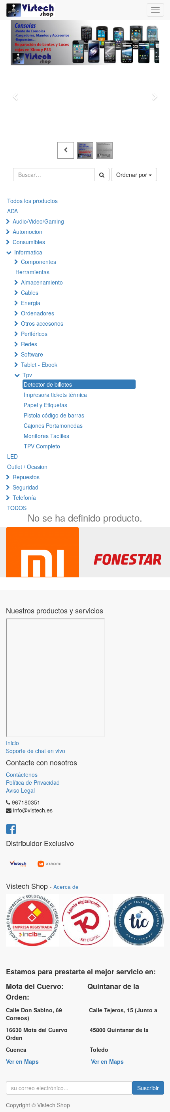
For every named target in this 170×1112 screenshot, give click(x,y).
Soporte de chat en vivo (35, 751)
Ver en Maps (22, 1061)
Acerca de (66, 886)
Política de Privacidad (33, 782)
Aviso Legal (20, 790)
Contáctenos (22, 774)
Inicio (12, 743)
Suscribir (148, 1088)
